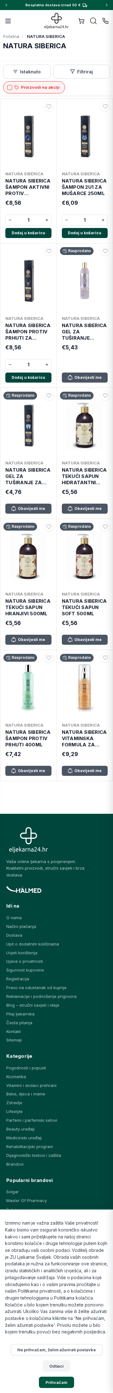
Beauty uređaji (20, 1128)
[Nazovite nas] (105, 21)
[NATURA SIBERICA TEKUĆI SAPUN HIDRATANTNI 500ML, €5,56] (85, 424)
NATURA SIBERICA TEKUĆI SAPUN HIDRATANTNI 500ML (84, 476)
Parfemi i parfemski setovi (31, 1120)
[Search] (93, 21)
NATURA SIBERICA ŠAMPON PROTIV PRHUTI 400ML (28, 738)
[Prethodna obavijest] (6, 5)
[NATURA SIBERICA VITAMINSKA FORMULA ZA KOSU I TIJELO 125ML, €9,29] (85, 686)
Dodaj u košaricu (28, 232)
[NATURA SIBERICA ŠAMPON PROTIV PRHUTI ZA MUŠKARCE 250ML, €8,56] (28, 279)
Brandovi (15, 1164)
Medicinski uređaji (24, 1137)
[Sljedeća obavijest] (106, 5)
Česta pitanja (19, 1022)
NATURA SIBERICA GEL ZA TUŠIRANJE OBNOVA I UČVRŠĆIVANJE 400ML (84, 332)
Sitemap (14, 1039)
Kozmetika (16, 1076)
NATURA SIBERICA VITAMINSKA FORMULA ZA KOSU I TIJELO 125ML (84, 738)
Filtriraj (85, 71)
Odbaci (56, 1366)
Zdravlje (14, 1102)
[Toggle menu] (8, 21)
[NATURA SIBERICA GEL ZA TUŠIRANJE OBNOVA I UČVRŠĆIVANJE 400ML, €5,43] (85, 279)
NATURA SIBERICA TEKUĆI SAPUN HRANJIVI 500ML (28, 607)
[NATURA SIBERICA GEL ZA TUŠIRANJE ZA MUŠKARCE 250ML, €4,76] (28, 424)
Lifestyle (14, 1111)
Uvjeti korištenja (21, 952)
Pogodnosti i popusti (26, 1067)
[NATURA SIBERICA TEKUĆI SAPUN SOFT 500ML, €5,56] (85, 555)
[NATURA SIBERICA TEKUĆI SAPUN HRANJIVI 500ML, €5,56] (28, 555)
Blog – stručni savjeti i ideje (32, 1005)
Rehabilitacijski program (29, 1146)
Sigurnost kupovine (25, 969)
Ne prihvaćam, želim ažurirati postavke (56, 1349)
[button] (49, 106)
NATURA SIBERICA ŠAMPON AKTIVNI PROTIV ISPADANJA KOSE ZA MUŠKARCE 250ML (28, 187)
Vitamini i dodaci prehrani (31, 1085)
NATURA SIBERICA (24, 173)
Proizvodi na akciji (40, 87)
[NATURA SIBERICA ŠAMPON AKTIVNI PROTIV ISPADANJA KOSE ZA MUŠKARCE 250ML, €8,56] (28, 135)
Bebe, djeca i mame (25, 1093)
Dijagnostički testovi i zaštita (33, 1155)
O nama (14, 917)
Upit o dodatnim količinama (32, 943)
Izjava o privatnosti (24, 961)
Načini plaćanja (21, 926)
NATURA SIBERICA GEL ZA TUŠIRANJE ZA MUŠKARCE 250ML (28, 476)
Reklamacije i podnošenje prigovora (41, 996)
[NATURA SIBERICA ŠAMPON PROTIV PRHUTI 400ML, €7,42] (28, 686)
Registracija (17, 978)
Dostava (14, 935)
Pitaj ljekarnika (20, 1013)
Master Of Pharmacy (26, 1200)
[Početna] (57, 21)
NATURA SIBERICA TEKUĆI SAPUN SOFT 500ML (84, 607)
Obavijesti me (88, 377)
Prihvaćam (56, 1382)
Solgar (12, 1191)
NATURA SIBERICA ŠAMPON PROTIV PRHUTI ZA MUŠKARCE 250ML (28, 332)
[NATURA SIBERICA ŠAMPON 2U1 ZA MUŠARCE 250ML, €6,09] (85, 135)
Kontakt (13, 1031)
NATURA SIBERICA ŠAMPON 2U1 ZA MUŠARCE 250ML (84, 187)
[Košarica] (81, 21)
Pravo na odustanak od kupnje (36, 987)
